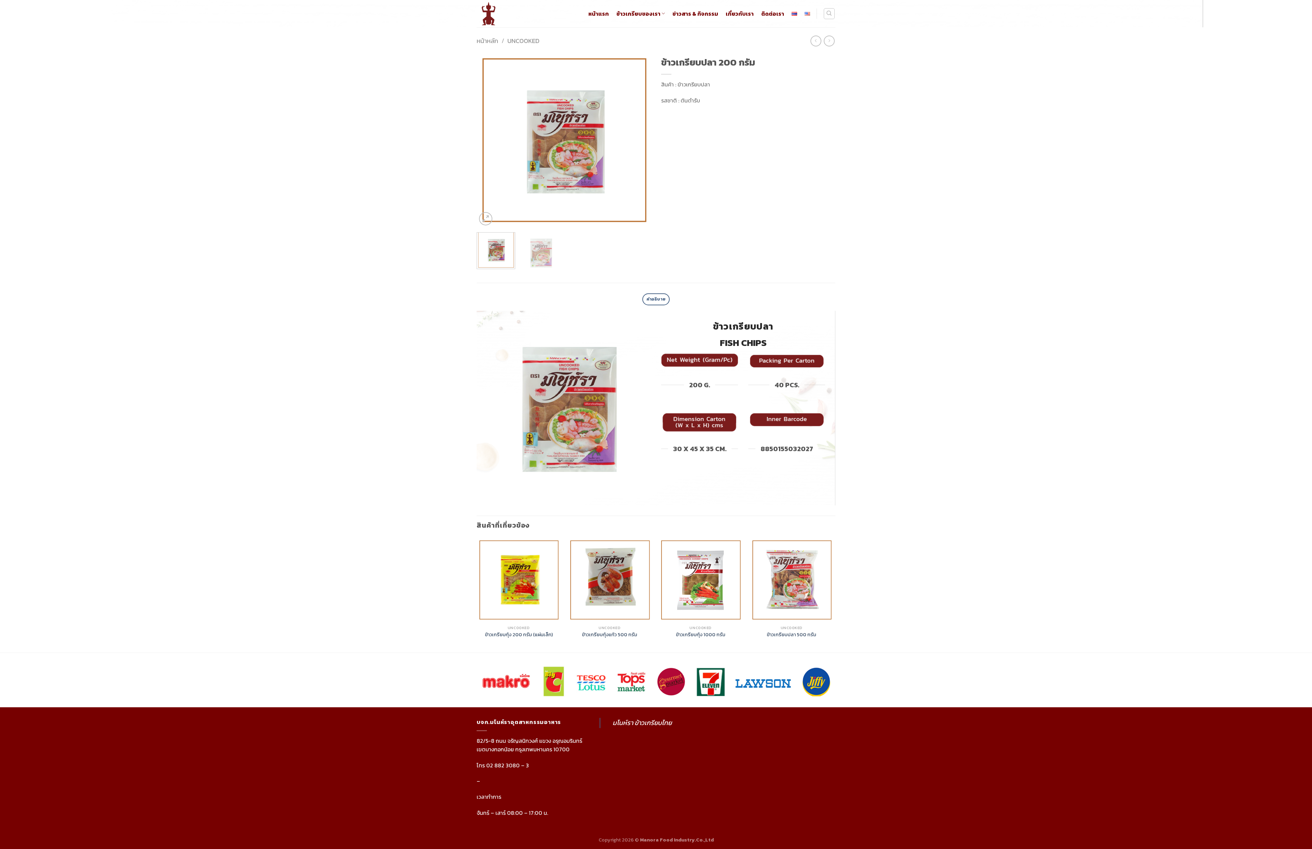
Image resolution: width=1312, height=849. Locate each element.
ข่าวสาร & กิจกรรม (695, 14)
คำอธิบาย (656, 299)
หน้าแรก (598, 14)
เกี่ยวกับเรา (740, 14)
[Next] (639, 140)
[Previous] (488, 140)
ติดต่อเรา (772, 14)
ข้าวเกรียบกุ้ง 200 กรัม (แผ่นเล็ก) (519, 634)
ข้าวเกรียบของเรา (638, 14)
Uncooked (523, 40)
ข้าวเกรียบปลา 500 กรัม (791, 634)
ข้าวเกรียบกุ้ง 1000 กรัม (700, 634)
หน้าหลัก (487, 40)
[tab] (656, 299)
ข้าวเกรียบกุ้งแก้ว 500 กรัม (609, 634)
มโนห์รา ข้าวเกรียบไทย (642, 723)
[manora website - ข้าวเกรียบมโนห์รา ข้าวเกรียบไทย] (495, 13)
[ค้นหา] (829, 13)
